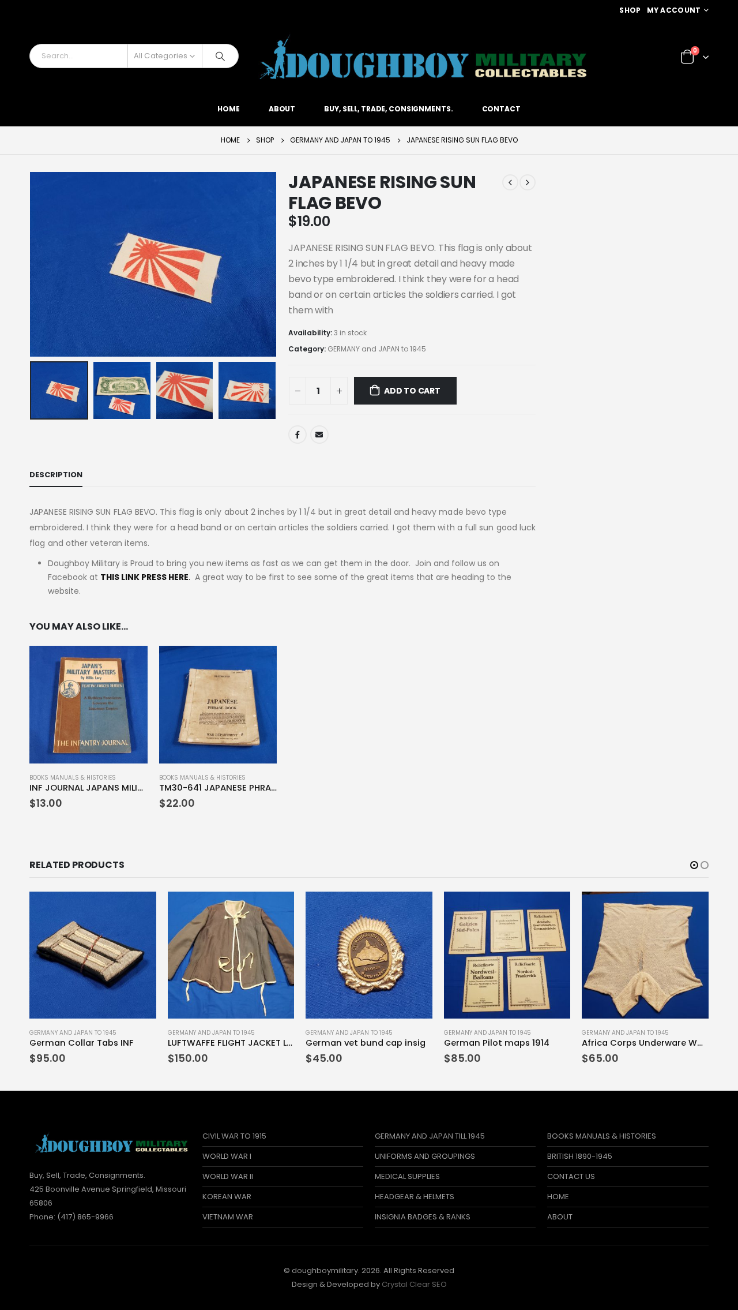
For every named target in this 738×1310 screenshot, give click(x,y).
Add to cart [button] (128, 664)
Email (319, 434)
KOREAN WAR (226, 1196)
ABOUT (560, 1216)
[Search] (220, 56)
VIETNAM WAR (227, 1216)
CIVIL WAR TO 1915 (234, 1136)
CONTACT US (571, 1176)
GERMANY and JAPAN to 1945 (376, 349)
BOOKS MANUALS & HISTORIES (72, 777)
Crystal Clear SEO (414, 1284)
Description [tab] (55, 474)
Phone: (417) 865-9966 (71, 1216)
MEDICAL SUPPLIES (407, 1176)
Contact (501, 109)
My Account (674, 10)
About (282, 109)
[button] (694, 865)
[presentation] (32, 264)
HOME (558, 1196)
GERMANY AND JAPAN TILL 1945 (430, 1136)
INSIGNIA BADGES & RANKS (422, 1216)
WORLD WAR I (226, 1156)
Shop (630, 10)
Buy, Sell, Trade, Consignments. (388, 109)
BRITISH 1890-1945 (579, 1156)
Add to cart (412, 390)
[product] (88, 705)
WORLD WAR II (227, 1176)
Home (228, 109)
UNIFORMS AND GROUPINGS (425, 1156)
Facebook (297, 434)
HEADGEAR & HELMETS (414, 1196)
